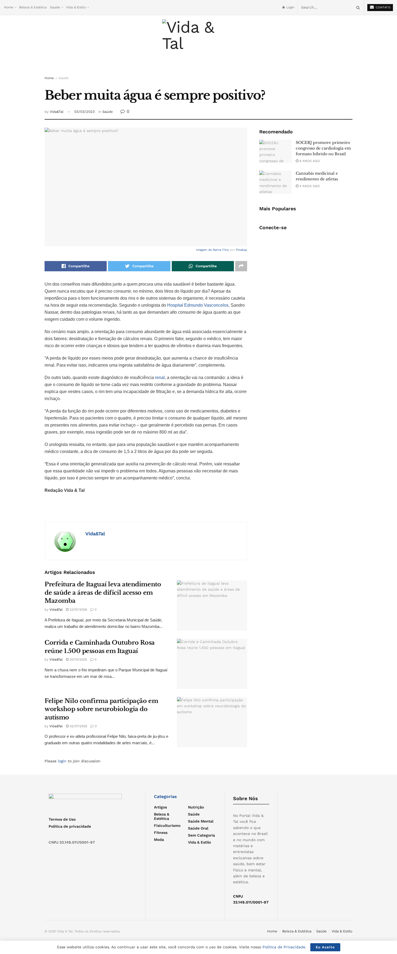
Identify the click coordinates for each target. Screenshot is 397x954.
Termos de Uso (62, 819)
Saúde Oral (198, 828)
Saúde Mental (200, 821)
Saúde (55, 7)
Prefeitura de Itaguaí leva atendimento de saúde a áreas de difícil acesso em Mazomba (103, 593)
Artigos (160, 807)
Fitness (160, 832)
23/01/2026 (78, 609)
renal (160, 377)
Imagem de (204, 250)
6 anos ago (309, 161)
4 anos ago (309, 186)
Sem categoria (201, 835)
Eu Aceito (325, 947)
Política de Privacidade (284, 947)
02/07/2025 (78, 726)
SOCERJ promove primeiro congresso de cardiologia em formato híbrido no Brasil (323, 148)
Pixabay (241, 250)
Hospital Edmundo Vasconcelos (197, 305)
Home (8, 7)
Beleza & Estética (33, 7)
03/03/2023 (84, 112)
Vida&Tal (56, 112)
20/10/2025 (78, 659)
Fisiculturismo (167, 825)
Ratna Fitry (221, 250)
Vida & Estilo (76, 7)
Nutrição (196, 807)
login (62, 761)
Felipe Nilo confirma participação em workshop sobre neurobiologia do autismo (101, 709)
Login (289, 7)
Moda (159, 839)
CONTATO (382, 7)
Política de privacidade (70, 826)
